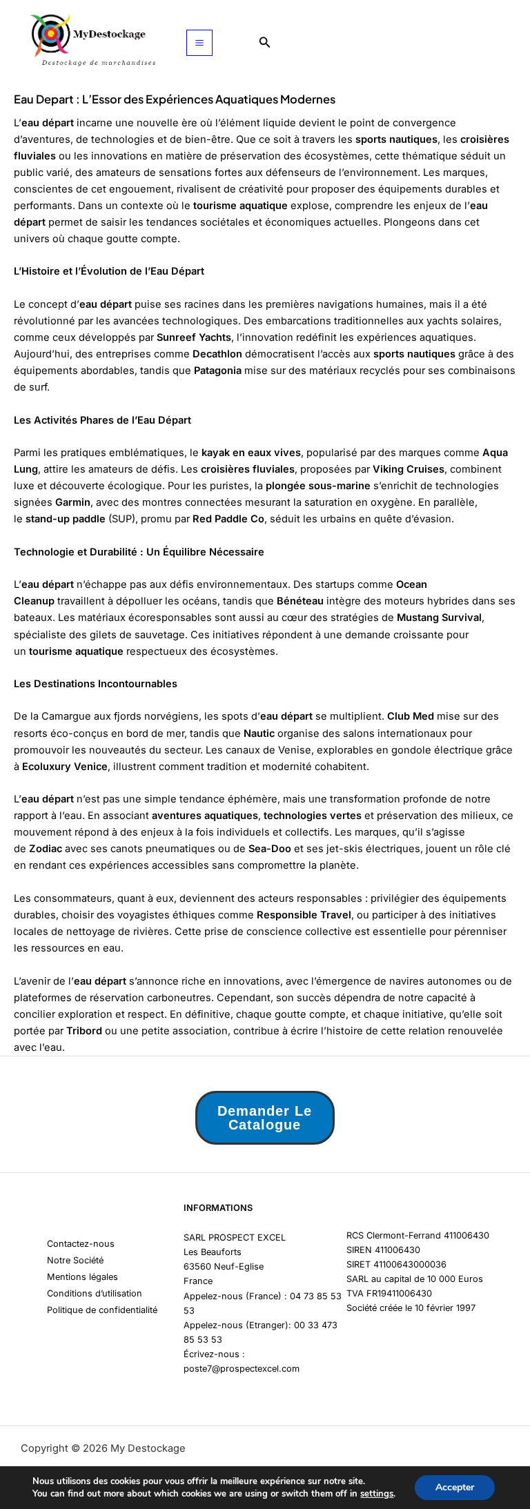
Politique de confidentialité (102, 1310)
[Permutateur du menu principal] (199, 43)
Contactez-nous (81, 1244)
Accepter (454, 1487)
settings (376, 1494)
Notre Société (75, 1260)
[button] (265, 42)
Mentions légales (82, 1277)
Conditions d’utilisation (94, 1293)
